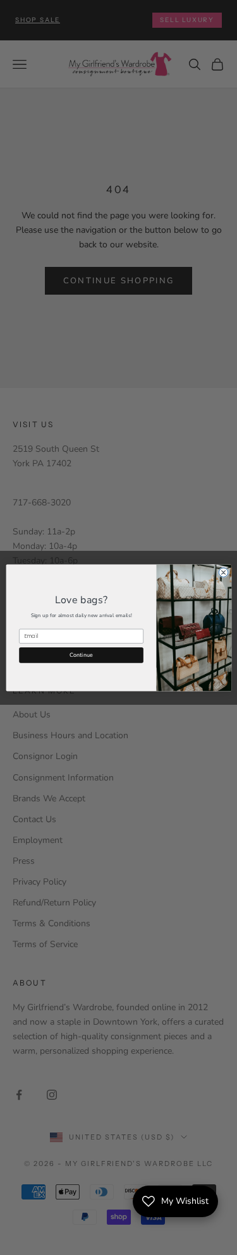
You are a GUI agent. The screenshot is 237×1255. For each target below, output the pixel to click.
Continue (81, 654)
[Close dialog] (223, 572)
